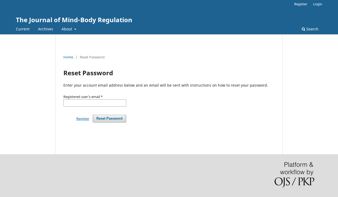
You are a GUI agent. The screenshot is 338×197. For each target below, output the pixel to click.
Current (23, 28)
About (67, 28)
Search (311, 28)
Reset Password (109, 118)
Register (300, 4)
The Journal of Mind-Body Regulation (74, 19)
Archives (45, 28)
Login (317, 4)
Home (68, 57)
